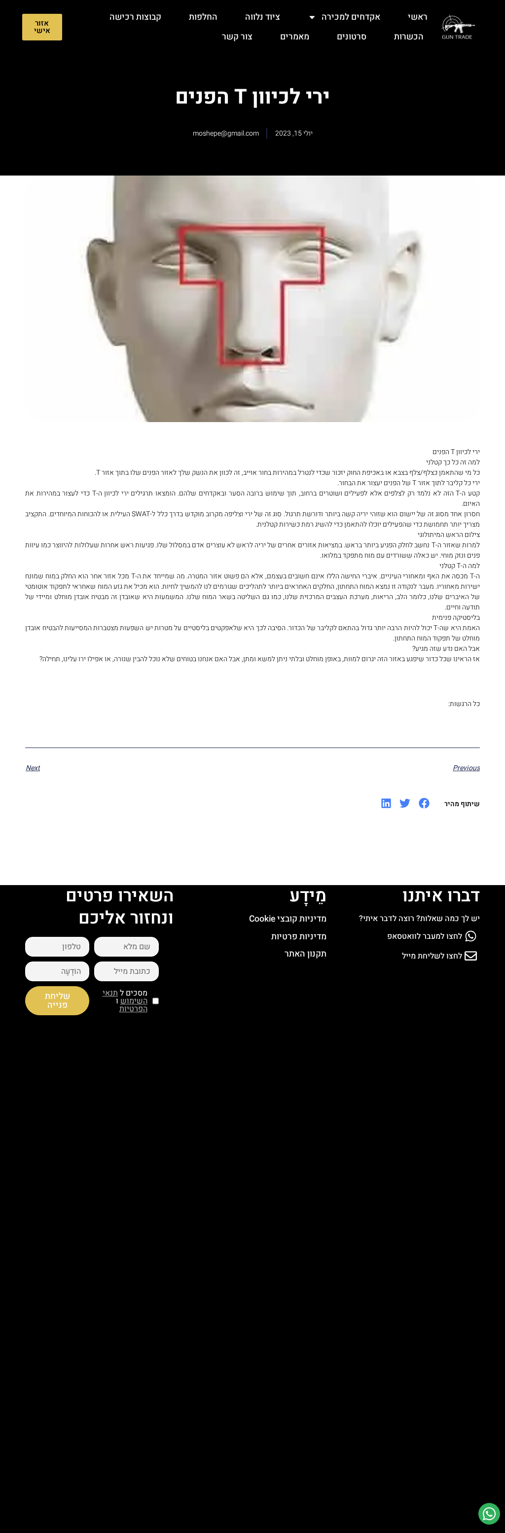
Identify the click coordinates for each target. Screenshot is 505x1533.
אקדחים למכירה (351, 17)
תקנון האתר (305, 954)
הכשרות (409, 37)
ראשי (418, 17)
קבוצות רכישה (135, 17)
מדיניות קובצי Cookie (287, 919)
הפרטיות (133, 1009)
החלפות (203, 17)
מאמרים (294, 37)
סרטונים (351, 37)
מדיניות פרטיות (298, 936)
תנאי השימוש (125, 997)
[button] (424, 803)
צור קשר (237, 37)
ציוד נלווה (262, 17)
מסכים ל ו (125, 1001)
